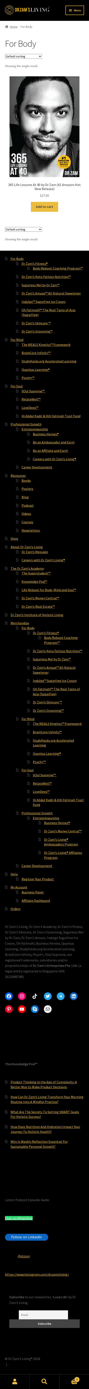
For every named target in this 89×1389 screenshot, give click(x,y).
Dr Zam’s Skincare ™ (36, 323)
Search (44, 1381)
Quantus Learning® (36, 369)
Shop (14, 538)
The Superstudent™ (36, 573)
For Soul (17, 386)
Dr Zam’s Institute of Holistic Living (37, 615)
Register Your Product (38, 879)
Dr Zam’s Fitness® (35, 263)
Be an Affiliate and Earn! (50, 450)
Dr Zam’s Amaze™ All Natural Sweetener (51, 293)
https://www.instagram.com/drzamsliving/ (37, 1274)
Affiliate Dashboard (36, 900)
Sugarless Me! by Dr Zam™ (40, 285)
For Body (17, 258)
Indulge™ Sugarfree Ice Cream (43, 301)
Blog (25, 497)
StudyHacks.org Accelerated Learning (49, 361)
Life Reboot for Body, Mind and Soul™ (49, 590)
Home (13, 27)
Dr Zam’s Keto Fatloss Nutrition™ (46, 277)
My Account (19, 887)
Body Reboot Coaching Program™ (58, 268)
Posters (27, 489)
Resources (18, 475)
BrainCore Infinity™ (36, 353)
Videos (26, 513)
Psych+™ (28, 378)
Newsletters (31, 530)
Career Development (37, 467)
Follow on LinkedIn (26, 1237)
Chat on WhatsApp (19, 1218)
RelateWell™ (31, 399)
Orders (16, 909)
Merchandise (20, 623)
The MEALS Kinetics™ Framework (46, 344)
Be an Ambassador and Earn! (54, 442)
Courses (27, 522)
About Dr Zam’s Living (27, 547)
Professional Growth (26, 424)
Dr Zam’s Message (35, 552)
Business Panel (33, 892)
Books (26, 480)
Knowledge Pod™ (34, 581)
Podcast (28, 505)
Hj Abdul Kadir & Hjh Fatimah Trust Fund (51, 416)
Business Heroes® (46, 434)
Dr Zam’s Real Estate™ (38, 606)
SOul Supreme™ (33, 391)
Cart (68, 1378)
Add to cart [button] (44, 206)
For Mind (17, 340)
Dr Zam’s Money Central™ (40, 598)
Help (14, 874)
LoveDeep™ (30, 407)
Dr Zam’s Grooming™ (37, 331)
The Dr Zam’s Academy (27, 568)
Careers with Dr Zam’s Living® (54, 459)
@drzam (24, 1256)
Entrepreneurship (35, 429)
